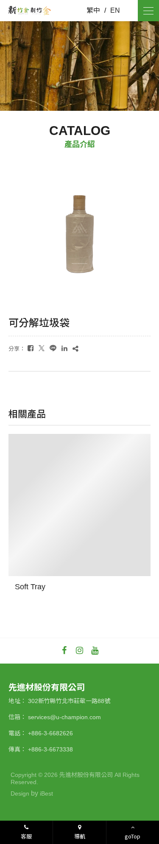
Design (20, 793)
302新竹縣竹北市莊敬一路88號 (69, 701)
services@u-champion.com (64, 717)
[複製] (75, 348)
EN (115, 10)
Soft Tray (30, 586)
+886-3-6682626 (50, 733)
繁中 (93, 10)
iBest (46, 793)
